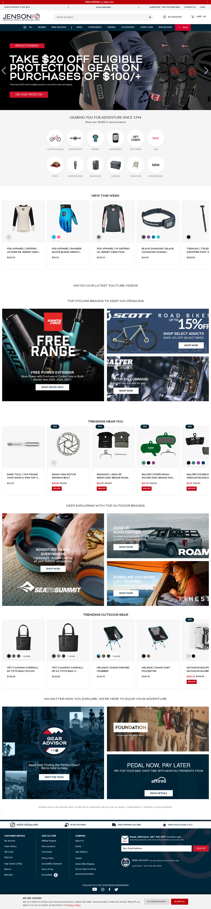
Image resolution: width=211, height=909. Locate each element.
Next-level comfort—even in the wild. (135, 585)
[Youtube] (95, 890)
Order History (10, 847)
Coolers (115, 176)
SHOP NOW (191, 345)
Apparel (112, 27)
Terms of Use (47, 869)
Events (78, 847)
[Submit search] (149, 17)
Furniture (135, 176)
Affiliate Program (49, 841)
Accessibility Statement (52, 864)
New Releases (59, 27)
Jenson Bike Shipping (84, 864)
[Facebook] (110, 890)
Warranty (8, 875)
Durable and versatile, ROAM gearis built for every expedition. (134, 537)
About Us (79, 841)
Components (95, 27)
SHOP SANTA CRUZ (52, 387)
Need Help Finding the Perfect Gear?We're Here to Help (54, 766)
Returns (7, 869)
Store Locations (48, 847)
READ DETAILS (158, 793)
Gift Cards (135, 149)
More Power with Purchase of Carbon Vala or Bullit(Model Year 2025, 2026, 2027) (52, 377)
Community (47, 852)
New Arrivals (156, 176)
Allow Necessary (156, 902)
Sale (185, 27)
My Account (9, 841)
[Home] (21, 17)
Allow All (179, 902)
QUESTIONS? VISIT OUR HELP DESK (165, 7)
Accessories (128, 27)
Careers (78, 858)
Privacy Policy (74, 905)
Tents (55, 176)
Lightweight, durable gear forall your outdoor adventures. (53, 559)
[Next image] (206, 70)
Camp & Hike (146, 27)
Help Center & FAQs (13, 864)
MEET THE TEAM (54, 777)
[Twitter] (117, 890)
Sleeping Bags (75, 176)
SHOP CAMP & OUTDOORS (103, 7)
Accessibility (47, 875)
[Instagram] (103, 890)
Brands (42, 27)
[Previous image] (4, 70)
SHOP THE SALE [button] (24, 92)
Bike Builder (165, 27)
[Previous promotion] (68, 7)
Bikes (79, 27)
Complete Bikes (55, 149)
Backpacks (95, 176)
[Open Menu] (49, 17)
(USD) (203, 7)
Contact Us (190, 7)
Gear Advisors (81, 852)
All (30, 27)
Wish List (8, 858)
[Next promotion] (138, 7)
